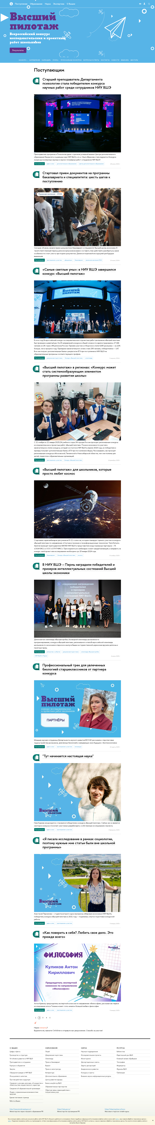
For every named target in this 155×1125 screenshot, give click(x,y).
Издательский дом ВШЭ (125, 1055)
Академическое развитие (89, 1069)
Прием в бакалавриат (52, 1062)
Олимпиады (49, 1059)
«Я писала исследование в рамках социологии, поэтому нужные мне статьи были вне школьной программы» (78, 843)
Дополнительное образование (56, 1076)
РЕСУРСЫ (121, 1048)
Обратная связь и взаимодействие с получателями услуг (57, 1091)
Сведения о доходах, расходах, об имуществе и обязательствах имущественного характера (26, 1084)
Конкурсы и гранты (87, 1073)
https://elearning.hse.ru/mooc (115, 1109)
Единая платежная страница (19, 1097)
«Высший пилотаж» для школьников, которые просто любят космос (76, 471)
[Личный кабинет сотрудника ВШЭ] (144, 3)
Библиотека (121, 1052)
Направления (34, 60)
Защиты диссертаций (88, 1066)
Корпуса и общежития (17, 1066)
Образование (36, 3)
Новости (115, 60)
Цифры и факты (15, 1052)
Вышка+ (48, 1066)
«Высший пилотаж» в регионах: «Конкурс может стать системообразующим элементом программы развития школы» (79, 371)
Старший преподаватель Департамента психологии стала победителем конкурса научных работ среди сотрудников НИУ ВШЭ (76, 83)
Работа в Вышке (15, 1101)
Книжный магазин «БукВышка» (127, 1059)
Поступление (21, 3)
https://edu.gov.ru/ (63, 1109)
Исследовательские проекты (91, 1055)
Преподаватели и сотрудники (20, 1062)
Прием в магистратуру (53, 1069)
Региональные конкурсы (71, 60)
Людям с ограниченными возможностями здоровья (24, 1093)
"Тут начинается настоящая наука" (68, 756)
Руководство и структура (18, 1055)
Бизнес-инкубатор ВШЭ (53, 1083)
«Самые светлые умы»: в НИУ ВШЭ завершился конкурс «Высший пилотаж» (79, 271)
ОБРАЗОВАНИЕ (51, 1048)
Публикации (121, 1073)
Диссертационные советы (90, 1062)
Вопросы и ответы (91, 60)
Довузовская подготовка (54, 1055)
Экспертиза (58, 3)
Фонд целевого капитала (18, 1076)
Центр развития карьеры (53, 1080)
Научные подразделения (89, 1052)
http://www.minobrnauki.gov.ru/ (20, 1109)
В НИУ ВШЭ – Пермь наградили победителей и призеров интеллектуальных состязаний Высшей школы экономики (79, 568)
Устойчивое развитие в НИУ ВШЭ (21, 1059)
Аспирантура (49, 1073)
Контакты (105, 60)
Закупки (12, 1069)
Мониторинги (86, 1059)
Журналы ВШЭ (122, 1069)
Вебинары (125, 60)
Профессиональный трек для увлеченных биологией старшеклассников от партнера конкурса (74, 669)
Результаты (18, 50)
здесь (117, 1119)
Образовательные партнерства (56, 1087)
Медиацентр (121, 1066)
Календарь (46, 60)
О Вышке (71, 3)
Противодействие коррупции (20, 1080)
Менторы (134, 60)
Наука (48, 3)
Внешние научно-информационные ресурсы (96, 1076)
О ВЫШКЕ (14, 1048)
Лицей (47, 1052)
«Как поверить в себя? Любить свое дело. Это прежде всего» (77, 934)
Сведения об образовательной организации (25, 1088)
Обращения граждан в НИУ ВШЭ (21, 1073)
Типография (121, 1062)
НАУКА (84, 1048)
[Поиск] (149, 4)
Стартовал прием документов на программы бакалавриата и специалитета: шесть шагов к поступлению (76, 177)
